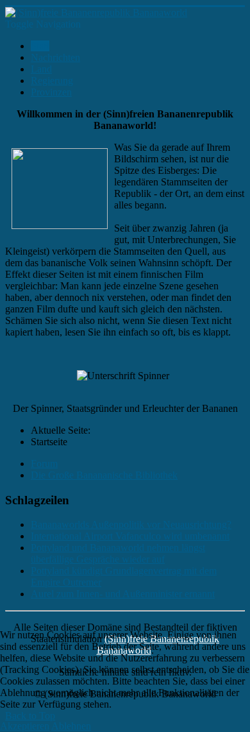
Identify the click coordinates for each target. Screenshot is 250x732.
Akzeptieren (24, 725)
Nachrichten (55, 57)
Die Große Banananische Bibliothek (104, 475)
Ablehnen (71, 725)
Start (40, 45)
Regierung (52, 80)
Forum (44, 463)
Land (41, 69)
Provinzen (51, 92)
